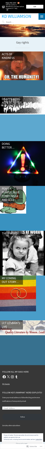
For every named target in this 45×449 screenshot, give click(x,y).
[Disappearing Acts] (22, 118)
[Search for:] (15, 21)
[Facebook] (4, 377)
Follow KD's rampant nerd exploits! (22, 392)
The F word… (11, 233)
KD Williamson (16, 16)
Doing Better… (8, 145)
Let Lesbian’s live (11, 325)
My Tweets (6, 384)
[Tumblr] (16, 377)
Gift (34, 6)
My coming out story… (10, 280)
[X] (8, 377)
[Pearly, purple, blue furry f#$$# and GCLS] (22, 208)
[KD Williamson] (22, 30)
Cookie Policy (39, 439)
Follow (22, 417)
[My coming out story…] (22, 298)
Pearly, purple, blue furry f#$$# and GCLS (11, 194)
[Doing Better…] (22, 163)
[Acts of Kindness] (22, 73)
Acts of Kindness (8, 56)
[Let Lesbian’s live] (22, 342)
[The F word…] (22, 253)
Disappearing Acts (11, 101)
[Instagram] (12, 377)
